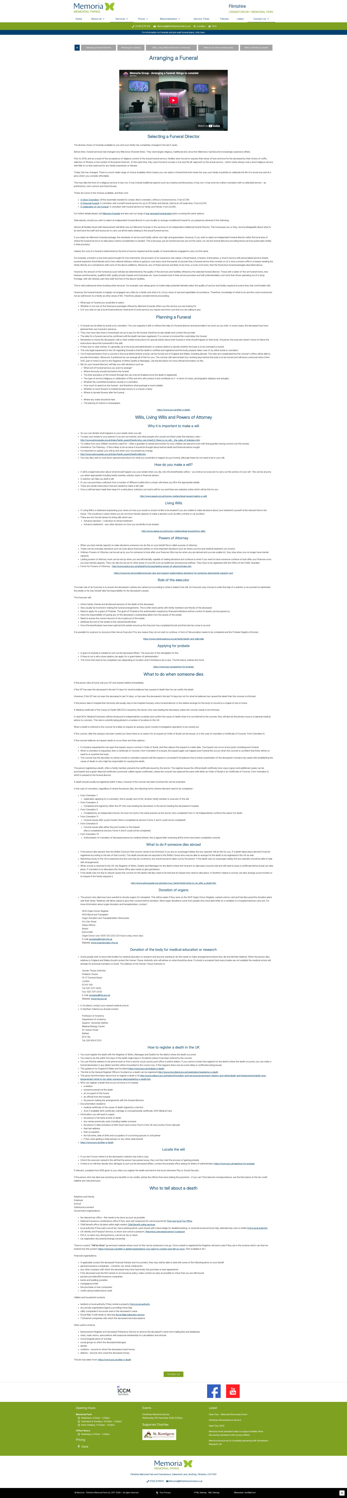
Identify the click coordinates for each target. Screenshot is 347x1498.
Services (120, 18)
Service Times (201, 18)
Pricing (84, 1446)
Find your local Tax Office (179, 1221)
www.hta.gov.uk (99, 998)
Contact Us (260, 18)
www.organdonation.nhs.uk (104, 942)
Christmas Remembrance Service (225, 1420)
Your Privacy (165, 1493)
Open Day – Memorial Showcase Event (228, 1414)
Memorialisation (168, 18)
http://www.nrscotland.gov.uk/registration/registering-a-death (188, 1072)
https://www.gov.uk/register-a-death (146, 1068)
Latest (240, 18)
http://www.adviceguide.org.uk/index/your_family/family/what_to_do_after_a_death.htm (173, 883)
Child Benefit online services (141, 1224)
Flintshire (237, 6)
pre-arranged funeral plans (159, 213)
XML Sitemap (213, 1493)
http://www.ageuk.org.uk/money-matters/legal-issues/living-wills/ (173, 531)
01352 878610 (156, 1481)
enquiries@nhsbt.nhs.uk (100, 939)
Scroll (342, 1493)
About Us (96, 18)
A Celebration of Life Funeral (94, 206)
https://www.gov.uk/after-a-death (173, 409)
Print (214, 26)
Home (78, 18)
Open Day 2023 (216, 1425)
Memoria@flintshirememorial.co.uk (173, 26)
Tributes (224, 18)
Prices (141, 18)
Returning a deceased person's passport (165, 1231)
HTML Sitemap (200, 1493)
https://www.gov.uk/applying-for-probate (173, 666)
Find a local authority (257, 1228)
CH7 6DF (212, 1474)
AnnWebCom (250, 1493)
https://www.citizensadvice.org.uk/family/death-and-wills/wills (173, 639)
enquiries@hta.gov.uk (99, 995)
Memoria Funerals (111, 213)
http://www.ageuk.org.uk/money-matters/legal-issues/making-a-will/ (173, 496)
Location (201, 26)
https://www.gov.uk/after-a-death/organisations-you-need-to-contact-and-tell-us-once (141, 1249)
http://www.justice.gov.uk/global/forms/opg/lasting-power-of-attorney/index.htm (151, 566)
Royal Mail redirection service (130, 1314)
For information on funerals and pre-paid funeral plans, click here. (173, 32)
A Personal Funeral (89, 203)
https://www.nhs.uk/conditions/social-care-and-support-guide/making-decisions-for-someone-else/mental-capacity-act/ (173, 573)
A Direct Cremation (89, 199)
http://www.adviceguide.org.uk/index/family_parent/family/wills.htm (113, 454)
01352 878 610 (142, 26)
